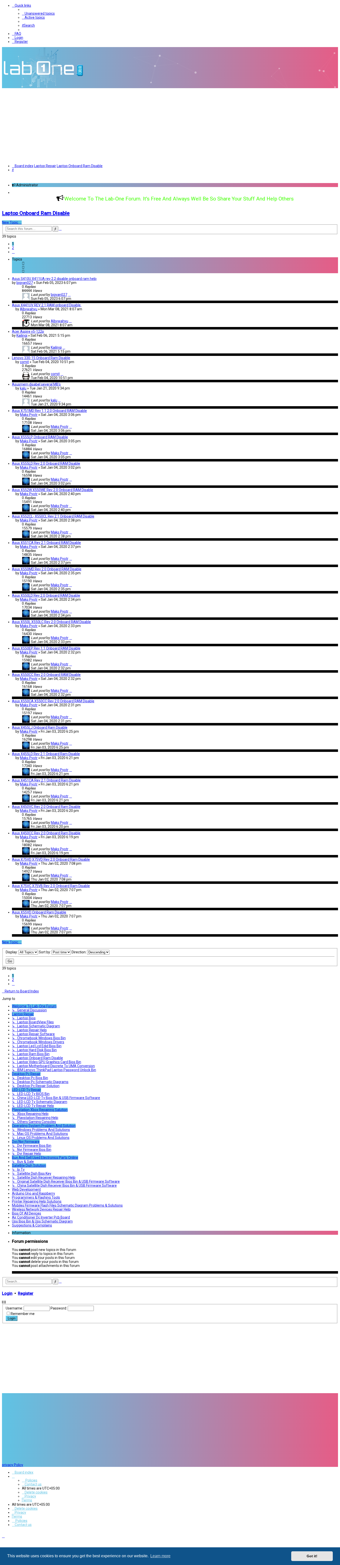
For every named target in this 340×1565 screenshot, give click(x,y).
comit (24, 362)
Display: (12, 952)
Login (7, 1293)
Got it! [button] (312, 1556)
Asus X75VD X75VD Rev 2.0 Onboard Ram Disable (51, 859)
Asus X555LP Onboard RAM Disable (40, 437)
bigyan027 (24, 283)
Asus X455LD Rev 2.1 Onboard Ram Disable (46, 754)
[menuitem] (38, 13)
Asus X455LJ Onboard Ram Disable (39, 727)
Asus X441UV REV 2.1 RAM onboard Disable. (46, 305)
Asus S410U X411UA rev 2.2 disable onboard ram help (54, 279)
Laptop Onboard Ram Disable (36, 213)
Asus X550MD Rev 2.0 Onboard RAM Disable (46, 569)
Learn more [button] (160, 1556)
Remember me (23, 1314)
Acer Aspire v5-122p (28, 331)
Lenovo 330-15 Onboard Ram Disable (41, 358)
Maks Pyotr (29, 415)
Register (25, 1293)
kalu (23, 388)
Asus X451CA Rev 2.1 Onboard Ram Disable (46, 780)
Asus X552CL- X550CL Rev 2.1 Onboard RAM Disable (53, 516)
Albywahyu (28, 309)
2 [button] (13, 248)
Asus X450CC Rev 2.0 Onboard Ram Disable (46, 833)
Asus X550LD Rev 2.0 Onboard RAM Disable (46, 595)
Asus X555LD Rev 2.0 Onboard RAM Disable (46, 463)
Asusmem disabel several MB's (36, 384)
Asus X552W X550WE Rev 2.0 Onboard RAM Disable (52, 490)
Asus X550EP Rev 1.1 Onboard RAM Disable (46, 648)
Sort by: (45, 952)
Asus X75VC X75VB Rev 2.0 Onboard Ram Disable (51, 886)
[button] (13, 252)
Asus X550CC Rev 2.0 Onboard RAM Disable (46, 675)
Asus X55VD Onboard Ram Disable (39, 912)
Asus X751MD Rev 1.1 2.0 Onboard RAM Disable (49, 411)
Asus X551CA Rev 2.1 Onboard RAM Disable (46, 543)
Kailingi (21, 335)
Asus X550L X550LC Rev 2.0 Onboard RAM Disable (51, 622)
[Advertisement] (170, 125)
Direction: (79, 952)
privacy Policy (12, 1465)
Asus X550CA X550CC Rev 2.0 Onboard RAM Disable (53, 701)
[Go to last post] (69, 295)
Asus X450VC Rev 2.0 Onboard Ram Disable (46, 807)
